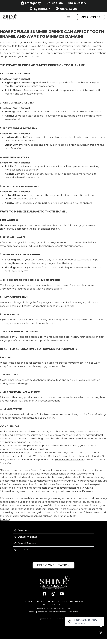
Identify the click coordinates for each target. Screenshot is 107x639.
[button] (69, 17)
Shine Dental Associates (69, 459)
